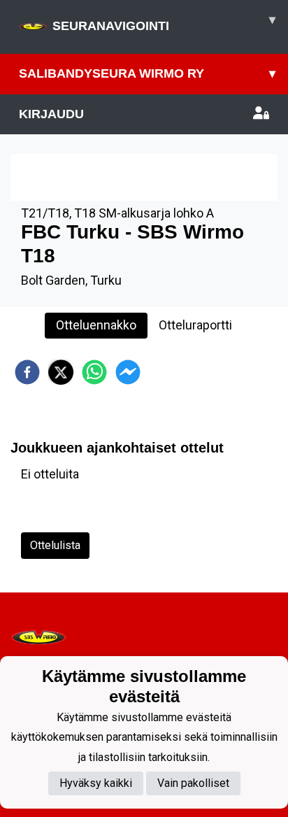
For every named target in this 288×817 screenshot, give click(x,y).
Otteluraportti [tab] (195, 325)
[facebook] (27, 372)
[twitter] (60, 372)
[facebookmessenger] (128, 372)
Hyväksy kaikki (95, 783)
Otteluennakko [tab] (96, 325)
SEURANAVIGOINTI (163, 23)
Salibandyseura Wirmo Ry (147, 73)
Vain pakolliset (193, 783)
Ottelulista (55, 545)
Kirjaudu (51, 114)
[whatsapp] (94, 372)
